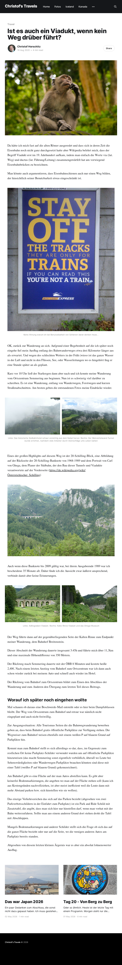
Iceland (70, 6)
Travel (10, 24)
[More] (93, 6)
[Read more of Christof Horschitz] (11, 48)
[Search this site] (115, 6)
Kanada (83, 6)
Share (109, 48)
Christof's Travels (21, 6)
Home (46, 6)
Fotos (57, 6)
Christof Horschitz (29, 46)
